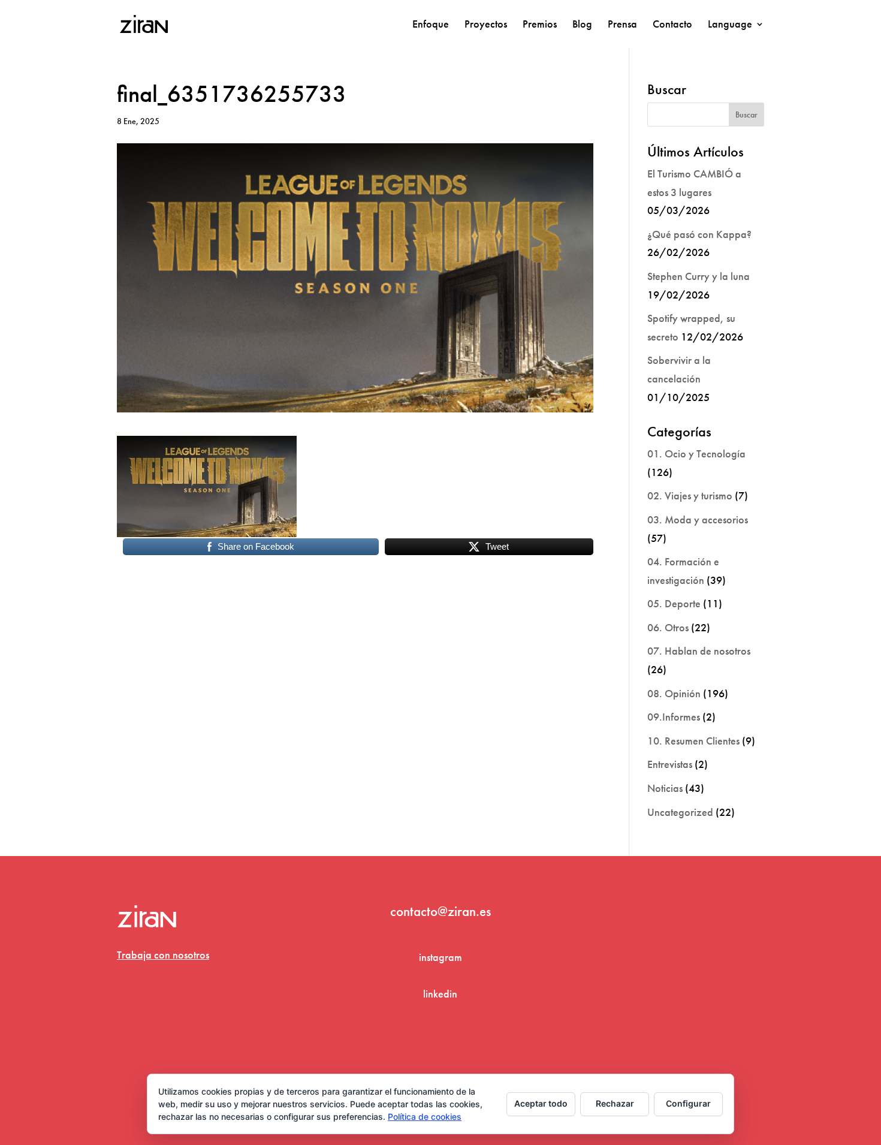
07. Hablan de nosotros (698, 651)
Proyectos (485, 25)
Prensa (622, 25)
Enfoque (430, 25)
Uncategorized (680, 812)
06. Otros (668, 627)
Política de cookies (424, 1116)
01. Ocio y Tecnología (696, 453)
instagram (440, 957)
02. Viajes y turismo (689, 495)
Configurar (688, 1103)
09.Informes (673, 717)
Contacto (672, 25)
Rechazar (615, 1103)
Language (730, 25)
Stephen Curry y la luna (698, 276)
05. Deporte (674, 603)
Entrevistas (669, 764)
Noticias (665, 788)
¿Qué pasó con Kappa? (699, 234)
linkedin (440, 994)
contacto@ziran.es (440, 911)
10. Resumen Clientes (693, 741)
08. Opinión (674, 693)
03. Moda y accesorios (697, 519)
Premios (540, 25)
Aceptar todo (541, 1103)
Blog (582, 25)
